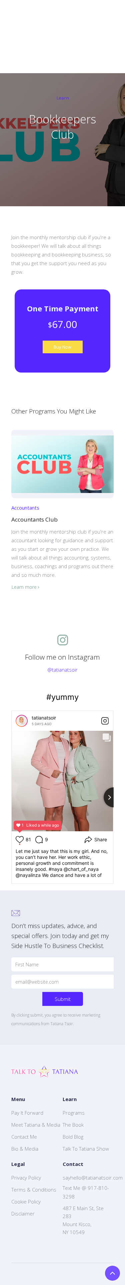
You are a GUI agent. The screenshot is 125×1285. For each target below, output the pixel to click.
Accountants (25, 507)
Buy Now (62, 347)
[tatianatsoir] (21, 720)
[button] (59, 597)
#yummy (62, 697)
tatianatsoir (44, 718)
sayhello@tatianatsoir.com (93, 1177)
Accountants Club (34, 519)
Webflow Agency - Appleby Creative (70, 1274)
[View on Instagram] (105, 721)
